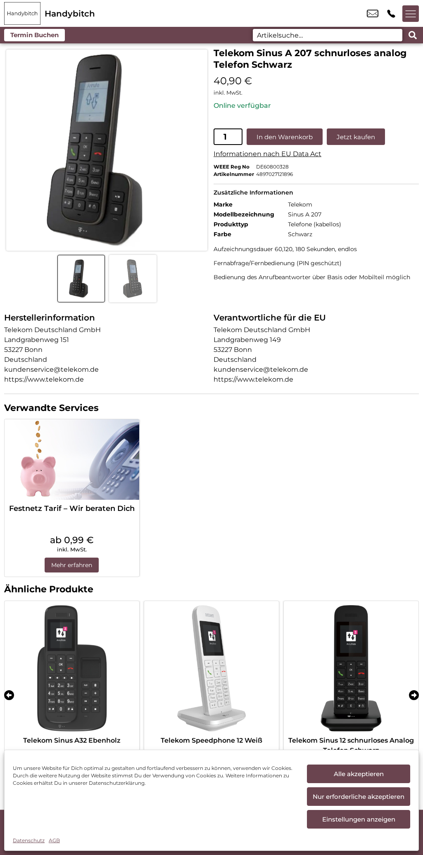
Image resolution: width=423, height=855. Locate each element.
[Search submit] (412, 35)
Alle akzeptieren (359, 774)
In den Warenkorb (285, 137)
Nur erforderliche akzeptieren (358, 796)
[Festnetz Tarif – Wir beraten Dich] (72, 459)
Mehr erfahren (71, 565)
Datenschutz (29, 840)
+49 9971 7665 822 (391, 14)
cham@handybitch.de (372, 14)
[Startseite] (22, 13)
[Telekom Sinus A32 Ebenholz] (72, 668)
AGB (54, 840)
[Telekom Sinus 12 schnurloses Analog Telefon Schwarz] (351, 668)
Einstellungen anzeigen (358, 819)
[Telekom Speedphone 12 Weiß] (211, 668)
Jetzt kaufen (356, 137)
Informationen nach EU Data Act (267, 154)
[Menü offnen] (410, 13)
